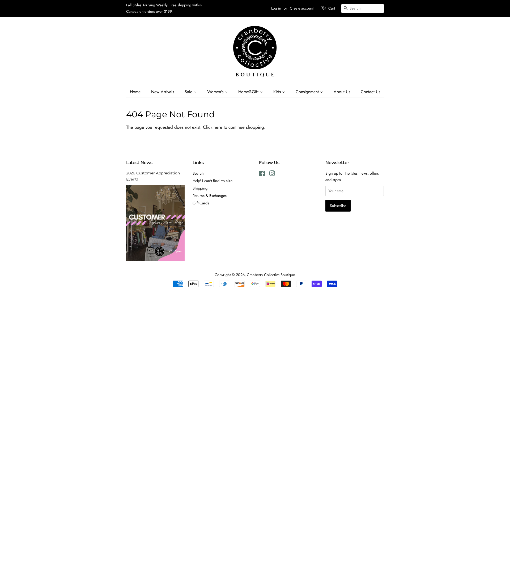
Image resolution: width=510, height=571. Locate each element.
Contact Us (370, 92)
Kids (277, 92)
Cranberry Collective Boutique (271, 274)
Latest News (139, 162)
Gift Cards (201, 203)
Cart (331, 8)
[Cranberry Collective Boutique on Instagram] (272, 174)
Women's (216, 92)
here (218, 127)
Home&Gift (249, 92)
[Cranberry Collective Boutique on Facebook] (262, 174)
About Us (342, 92)
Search (198, 173)
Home (135, 92)
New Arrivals (162, 92)
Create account (301, 8)
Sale (189, 92)
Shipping (200, 188)
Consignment (308, 92)
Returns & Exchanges (210, 195)
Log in (276, 8)
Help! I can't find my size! (213, 180)
